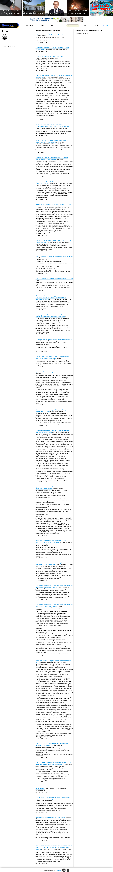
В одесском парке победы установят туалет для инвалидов (53, 34)
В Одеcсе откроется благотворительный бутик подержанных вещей (54, 340)
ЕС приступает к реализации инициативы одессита (51, 817)
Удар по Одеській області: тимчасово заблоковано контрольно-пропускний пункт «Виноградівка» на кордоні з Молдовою (78, 13)
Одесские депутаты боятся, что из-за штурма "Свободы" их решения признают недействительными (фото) (53, 763)
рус (85, 25)
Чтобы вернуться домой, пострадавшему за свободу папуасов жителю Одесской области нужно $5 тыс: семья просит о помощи (54, 847)
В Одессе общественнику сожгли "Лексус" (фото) (50, 56)
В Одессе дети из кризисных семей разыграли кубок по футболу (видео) (52, 48)
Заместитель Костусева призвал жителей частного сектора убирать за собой (53, 241)
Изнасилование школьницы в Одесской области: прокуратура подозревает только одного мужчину (54, 586)
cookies (59, 870)
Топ (52, 25)
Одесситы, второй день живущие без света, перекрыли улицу (54, 256)
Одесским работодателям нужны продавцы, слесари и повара (54, 372)
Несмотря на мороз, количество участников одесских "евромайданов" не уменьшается (52, 141)
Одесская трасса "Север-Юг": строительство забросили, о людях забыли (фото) (53, 182)
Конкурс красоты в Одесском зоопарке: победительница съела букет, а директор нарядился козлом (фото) (53, 315)
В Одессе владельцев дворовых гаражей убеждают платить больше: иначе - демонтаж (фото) (53, 564)
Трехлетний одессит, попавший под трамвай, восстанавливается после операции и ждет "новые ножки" (53, 125)
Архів (42, 25)
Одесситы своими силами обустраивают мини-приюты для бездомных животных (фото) (53, 487)
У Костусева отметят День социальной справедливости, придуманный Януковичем (52, 431)
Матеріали (30, 25)
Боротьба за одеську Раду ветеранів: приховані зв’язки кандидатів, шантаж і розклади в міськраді (33, 13)
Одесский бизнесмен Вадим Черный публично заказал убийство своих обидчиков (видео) (52, 357)
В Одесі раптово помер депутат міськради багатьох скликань (53, 14)
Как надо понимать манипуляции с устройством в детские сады (53, 661)
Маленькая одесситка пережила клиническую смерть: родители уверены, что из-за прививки (52, 541)
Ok (64, 870)
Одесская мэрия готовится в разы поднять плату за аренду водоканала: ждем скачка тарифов (53, 798)
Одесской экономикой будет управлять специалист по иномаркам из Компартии (52, 744)
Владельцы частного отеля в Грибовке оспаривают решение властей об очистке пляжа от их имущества (54, 205)
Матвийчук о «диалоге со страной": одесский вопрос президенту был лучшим (51, 411)
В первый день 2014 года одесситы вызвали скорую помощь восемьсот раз (54, 76)
